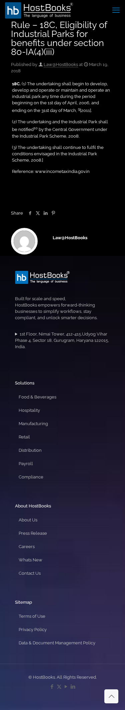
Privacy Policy (33, 629)
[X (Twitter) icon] (59, 687)
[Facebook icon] (52, 687)
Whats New (30, 559)
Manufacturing (33, 423)
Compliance (31, 476)
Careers (27, 546)
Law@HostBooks (61, 64)
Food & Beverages (37, 396)
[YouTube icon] (66, 687)
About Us (28, 519)
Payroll (26, 463)
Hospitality (29, 410)
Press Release (33, 533)
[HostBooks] (39, 10)
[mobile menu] (116, 10)
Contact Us (30, 573)
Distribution (30, 450)
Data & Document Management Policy (57, 642)
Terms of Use (32, 616)
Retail (24, 436)
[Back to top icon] (111, 696)
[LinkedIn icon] (73, 687)
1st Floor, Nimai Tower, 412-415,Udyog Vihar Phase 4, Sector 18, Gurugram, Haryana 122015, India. (62, 340)
